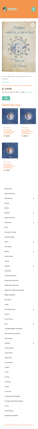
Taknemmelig (9, 348)
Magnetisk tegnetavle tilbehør (14, 290)
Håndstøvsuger (9, 237)
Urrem (7, 406)
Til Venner (8, 391)
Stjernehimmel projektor (12, 333)
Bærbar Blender (10, 193)
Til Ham (7, 377)
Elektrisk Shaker (10, 218)
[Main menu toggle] (34, 9)
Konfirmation (9, 256)
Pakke (6, 304)
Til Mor (7, 386)
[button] (32, 24)
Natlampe (8, 300)
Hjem (19, 241)
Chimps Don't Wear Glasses (22, 9)
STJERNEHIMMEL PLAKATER (13, 329)
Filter (6, 227)
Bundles (19, 212)
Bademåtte (8, 189)
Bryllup (7, 203)
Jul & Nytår (8, 246)
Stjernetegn (8, 338)
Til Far (7, 372)
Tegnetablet (9, 353)
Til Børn (7, 367)
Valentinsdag (9, 411)
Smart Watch (9, 319)
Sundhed (19, 343)
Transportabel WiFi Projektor (14, 401)
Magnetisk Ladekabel (11, 280)
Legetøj (19, 265)
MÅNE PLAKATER (10, 295)
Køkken (19, 251)
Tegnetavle (8, 357)
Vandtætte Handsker (11, 415)
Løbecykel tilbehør (11, 275)
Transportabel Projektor (12, 396)
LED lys (7, 261)
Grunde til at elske (10, 232)
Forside (4, 76)
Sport (19, 323)
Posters (7, 314)
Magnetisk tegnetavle (12, 285)
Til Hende (8, 382)
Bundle (7, 208)
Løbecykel (8, 271)
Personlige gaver (19, 309)
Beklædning (19, 198)
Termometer (9, 362)
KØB (6, 98)
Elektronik (19, 222)
